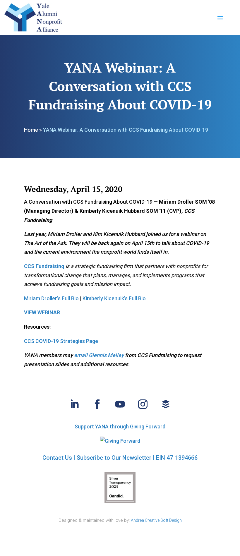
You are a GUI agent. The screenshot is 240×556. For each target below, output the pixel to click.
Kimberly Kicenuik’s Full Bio (114, 298)
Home (31, 130)
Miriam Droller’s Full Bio (51, 298)
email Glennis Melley (99, 355)
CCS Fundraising (44, 266)
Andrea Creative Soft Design (156, 520)
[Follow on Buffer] (165, 404)
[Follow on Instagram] (142, 404)
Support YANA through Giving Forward (120, 426)
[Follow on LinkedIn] (74, 404)
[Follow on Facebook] (97, 404)
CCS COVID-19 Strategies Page (61, 341)
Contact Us (57, 457)
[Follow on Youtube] (120, 404)
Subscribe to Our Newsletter (114, 457)
